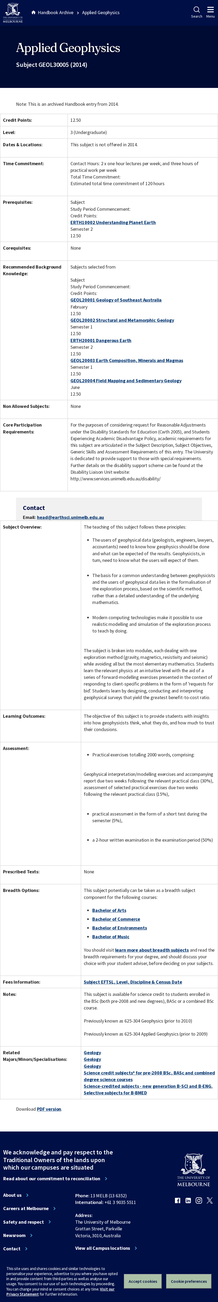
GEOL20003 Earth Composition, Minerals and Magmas (126, 360)
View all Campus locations (102, 1248)
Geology (92, 1052)
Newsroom (14, 1235)
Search (196, 16)
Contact (11, 1249)
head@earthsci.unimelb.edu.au (70, 517)
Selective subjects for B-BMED (115, 1093)
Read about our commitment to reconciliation (51, 1179)
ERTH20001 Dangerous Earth (101, 340)
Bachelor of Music (110, 937)
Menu (210, 16)
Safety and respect (23, 1222)
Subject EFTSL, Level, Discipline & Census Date (133, 982)
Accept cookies (143, 1281)
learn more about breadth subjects (152, 950)
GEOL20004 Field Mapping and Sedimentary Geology (126, 381)
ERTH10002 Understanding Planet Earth (113, 222)
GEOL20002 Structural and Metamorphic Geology (122, 320)
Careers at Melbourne (26, 1208)
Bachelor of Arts (109, 910)
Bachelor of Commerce (116, 919)
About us (12, 1195)
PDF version (49, 1109)
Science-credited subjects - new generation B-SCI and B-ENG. (148, 1086)
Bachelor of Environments (119, 928)
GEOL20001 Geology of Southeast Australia (116, 300)
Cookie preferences (189, 1281)
